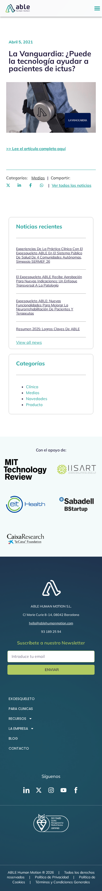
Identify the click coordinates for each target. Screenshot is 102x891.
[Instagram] (51, 790)
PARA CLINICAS (21, 708)
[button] (97, 8)
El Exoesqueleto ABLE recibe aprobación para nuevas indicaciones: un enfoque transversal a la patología (49, 281)
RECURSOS (17, 718)
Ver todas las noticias (71, 185)
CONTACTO (19, 748)
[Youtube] (63, 790)
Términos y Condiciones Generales (62, 882)
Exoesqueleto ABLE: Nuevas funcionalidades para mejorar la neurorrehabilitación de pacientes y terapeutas (44, 307)
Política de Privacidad (52, 877)
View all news (29, 342)
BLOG (13, 738)
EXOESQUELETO (22, 698)
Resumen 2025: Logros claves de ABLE (48, 329)
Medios (38, 177)
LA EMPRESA (18, 728)
